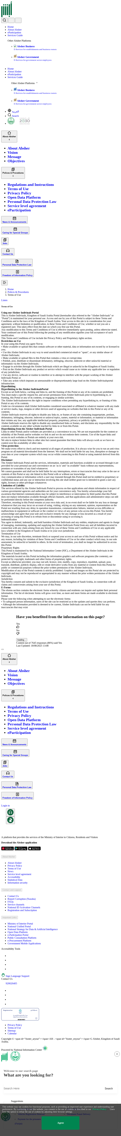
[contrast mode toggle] (9, 955)
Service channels (16, 904)
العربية (15, 111)
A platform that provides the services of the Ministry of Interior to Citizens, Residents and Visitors (49, 837)
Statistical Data (15, 880)
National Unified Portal (19, 926)
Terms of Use (14, 868)
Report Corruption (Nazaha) (22, 899)
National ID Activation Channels (24, 907)
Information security (18, 882)
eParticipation (14, 32)
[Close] (2, 649)
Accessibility (14, 877)
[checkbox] (60, 625)
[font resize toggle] (9, 960)
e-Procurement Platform (19, 940)
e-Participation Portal (18, 935)
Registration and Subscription (22, 910)
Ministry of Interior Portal (20, 923)
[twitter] (9, 995)
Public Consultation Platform (22, 937)
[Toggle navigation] (18, 20)
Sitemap (12, 1030)
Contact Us (13, 896)
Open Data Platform (18, 932)
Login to (5, 805)
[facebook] (9, 999)
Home (11, 26)
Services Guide (15, 35)
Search (15, 116)
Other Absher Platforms (19, 40)
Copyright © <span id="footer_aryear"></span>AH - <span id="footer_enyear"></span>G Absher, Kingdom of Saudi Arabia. (60, 1040)
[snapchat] (9, 1004)
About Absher (15, 29)
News (10, 871)
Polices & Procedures (18, 292)
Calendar (12, 1033)
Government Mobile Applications (24, 943)
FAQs (11, 901)
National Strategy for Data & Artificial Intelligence (33, 929)
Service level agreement (19, 874)
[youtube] (9, 990)
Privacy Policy (15, 865)
